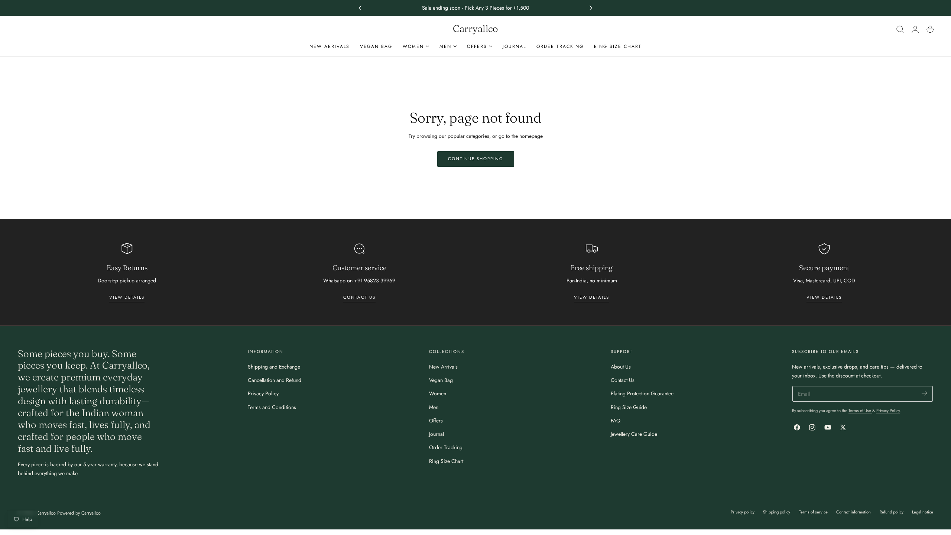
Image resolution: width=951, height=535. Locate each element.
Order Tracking (445, 447)
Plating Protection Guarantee (642, 393)
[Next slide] (591, 8)
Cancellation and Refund (274, 380)
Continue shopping (475, 159)
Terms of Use (860, 411)
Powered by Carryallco (79, 513)
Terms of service (813, 512)
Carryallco (46, 513)
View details (127, 297)
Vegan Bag (441, 380)
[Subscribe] (924, 393)
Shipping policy (776, 512)
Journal (436, 434)
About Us (621, 366)
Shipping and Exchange (274, 366)
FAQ (615, 420)
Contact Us (622, 380)
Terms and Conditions (272, 407)
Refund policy (891, 512)
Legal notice (922, 512)
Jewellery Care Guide (634, 434)
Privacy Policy (263, 393)
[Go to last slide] (360, 8)
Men (433, 407)
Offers (436, 420)
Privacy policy (742, 512)
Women (437, 393)
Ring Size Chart (446, 461)
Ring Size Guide (629, 407)
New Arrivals (443, 366)
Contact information (853, 512)
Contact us (359, 297)
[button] (900, 29)
